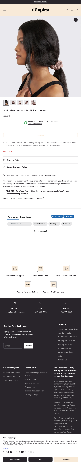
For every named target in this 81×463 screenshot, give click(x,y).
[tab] (26, 217)
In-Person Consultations (67, 337)
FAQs (59, 356)
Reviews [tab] (13, 217)
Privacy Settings (31, 394)
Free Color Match (64, 333)
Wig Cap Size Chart (65, 344)
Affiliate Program (10, 380)
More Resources (64, 348)
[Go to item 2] (13, 103)
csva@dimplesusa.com (14, 312)
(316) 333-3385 (40, 312)
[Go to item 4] (27, 103)
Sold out (40, 135)
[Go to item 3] (20, 103)
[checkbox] (66, 224)
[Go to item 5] (33, 103)
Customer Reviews (65, 352)
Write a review (68, 216)
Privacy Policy (30, 387)
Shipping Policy (31, 379)
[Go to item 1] (6, 103)
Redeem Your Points (11, 372)
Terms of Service (32, 383)
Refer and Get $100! (11, 376)
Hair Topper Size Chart (66, 340)
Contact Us (62, 360)
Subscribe (28, 346)
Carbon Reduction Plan (34, 391)
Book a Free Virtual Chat (67, 329)
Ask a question (57, 216)
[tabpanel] (40, 238)
